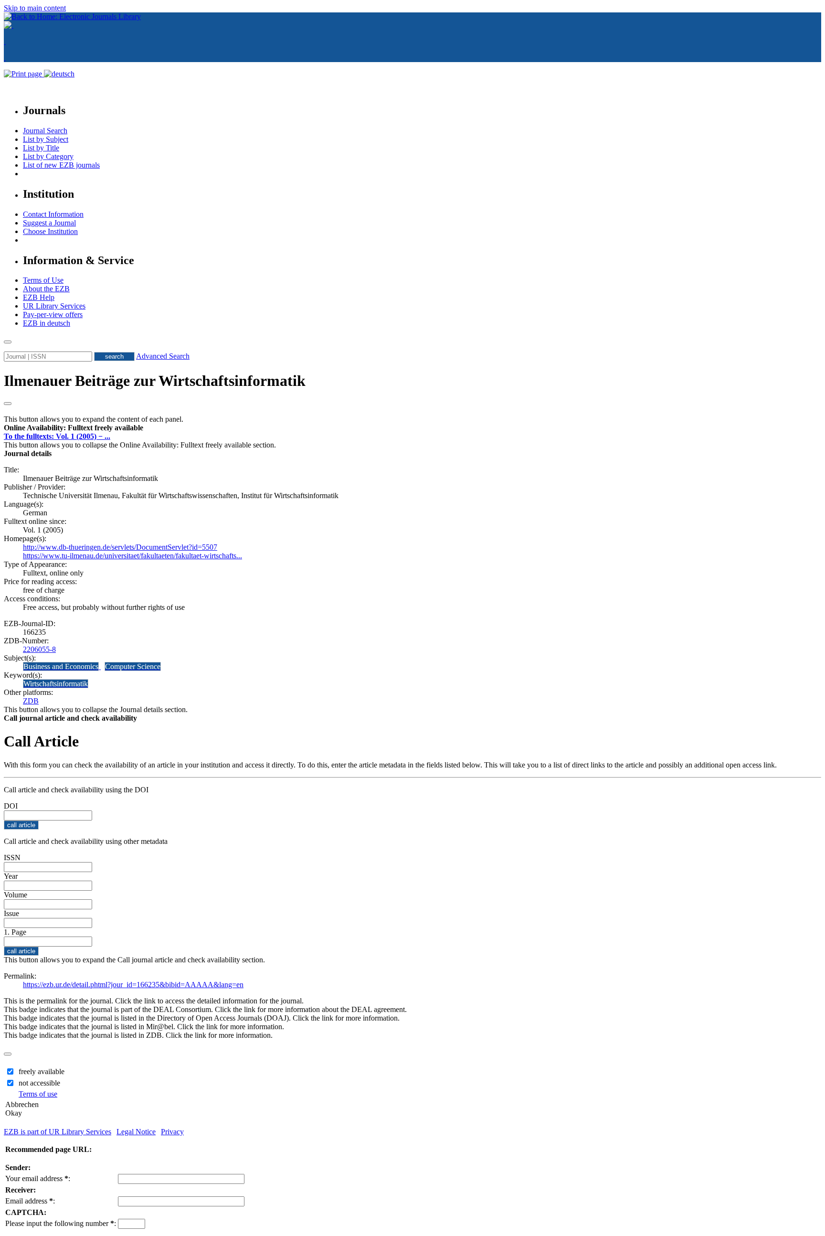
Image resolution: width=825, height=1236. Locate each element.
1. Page (15, 932)
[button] (73, 428)
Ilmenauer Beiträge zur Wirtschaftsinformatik (155, 380)
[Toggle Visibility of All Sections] (7, 403)
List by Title (41, 148)
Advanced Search (163, 356)
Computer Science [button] (132, 666)
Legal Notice (136, 1132)
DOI (11, 806)
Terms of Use (43, 280)
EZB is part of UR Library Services (57, 1132)
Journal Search (45, 131)
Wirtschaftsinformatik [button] (55, 684)
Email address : (30, 1201)
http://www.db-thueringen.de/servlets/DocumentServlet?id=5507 (120, 547)
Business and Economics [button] (60, 666)
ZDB (31, 701)
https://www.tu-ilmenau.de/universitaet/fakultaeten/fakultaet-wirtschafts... (132, 556)
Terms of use (38, 1094)
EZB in (46, 323)
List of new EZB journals (61, 165)
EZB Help (38, 297)
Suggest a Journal (49, 223)
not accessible (39, 1083)
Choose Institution (50, 231)
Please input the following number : (60, 1223)
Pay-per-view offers (53, 314)
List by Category (48, 156)
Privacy (172, 1132)
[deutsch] (59, 74)
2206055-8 (39, 649)
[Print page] (24, 74)
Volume (15, 895)
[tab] (412, 428)
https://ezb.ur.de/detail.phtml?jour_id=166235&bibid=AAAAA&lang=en (133, 984)
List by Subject (45, 139)
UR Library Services (54, 306)
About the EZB (46, 289)
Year (11, 876)
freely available (41, 1071)
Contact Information (53, 214)
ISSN (12, 857)
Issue (11, 913)
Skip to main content (35, 8)
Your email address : (37, 1178)
